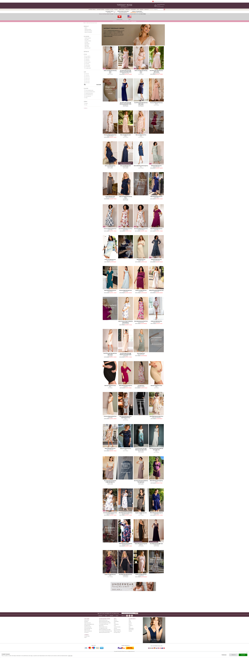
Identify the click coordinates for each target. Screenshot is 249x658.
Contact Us (130, 625)
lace (86, 104)
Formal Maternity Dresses (103, 624)
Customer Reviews (117, 626)
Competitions (116, 624)
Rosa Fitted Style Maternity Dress (125, 574)
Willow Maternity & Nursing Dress (125, 385)
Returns (130, 624)
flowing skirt (88, 68)
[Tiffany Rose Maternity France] (153, 648)
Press (115, 625)
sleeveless (87, 60)
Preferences (224, 654)
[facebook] (127, 616)
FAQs (129, 620)
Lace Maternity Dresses (103, 628)
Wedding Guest (88, 48)
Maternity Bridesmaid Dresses (104, 632)
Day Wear (86, 42)
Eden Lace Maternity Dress (141, 134)
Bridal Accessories (88, 32)
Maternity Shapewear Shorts (110, 385)
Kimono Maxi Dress (141, 353)
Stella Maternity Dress (141, 259)
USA (129, 19)
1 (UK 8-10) (87, 75)
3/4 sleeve (87, 63)
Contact (100, 615)
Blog (117, 615)
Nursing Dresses (88, 40)
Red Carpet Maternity (88, 628)
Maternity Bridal (92, 9)
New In (86, 27)
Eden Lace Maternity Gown (125, 134)
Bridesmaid (87, 45)
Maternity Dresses (100, 9)
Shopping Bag (131, 628)
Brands (141, 9)
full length (87, 56)
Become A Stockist (117, 629)
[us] (129, 18)
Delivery (130, 622)
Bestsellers (86, 621)
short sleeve (87, 62)
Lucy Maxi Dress (141, 385)
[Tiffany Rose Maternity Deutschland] (154, 648)
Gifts (138, 9)
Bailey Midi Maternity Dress (110, 448)
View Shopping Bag (160, 6)
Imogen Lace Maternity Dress (141, 512)
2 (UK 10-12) (87, 76)
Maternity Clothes (109, 9)
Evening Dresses (88, 38)
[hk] (119, 18)
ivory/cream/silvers (89, 90)
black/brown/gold (89, 94)
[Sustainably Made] (114, 12)
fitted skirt (87, 66)
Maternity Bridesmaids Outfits (104, 621)
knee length (87, 57)
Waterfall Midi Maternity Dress (156, 196)
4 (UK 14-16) (87, 79)
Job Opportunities (117, 632)
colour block (88, 96)
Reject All (233, 654)
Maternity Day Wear (87, 626)
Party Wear (87, 46)
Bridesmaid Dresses (88, 30)
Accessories (133, 9)
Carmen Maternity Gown (110, 196)
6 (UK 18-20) (87, 82)
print (86, 97)
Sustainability (116, 621)
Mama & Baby (121, 9)
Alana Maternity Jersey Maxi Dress (141, 321)
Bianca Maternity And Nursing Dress (141, 165)
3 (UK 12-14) (87, 78)
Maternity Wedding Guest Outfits (104, 622)
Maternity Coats (87, 629)
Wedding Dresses (88, 29)
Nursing (116, 9)
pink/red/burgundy (89, 93)
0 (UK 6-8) (87, 73)
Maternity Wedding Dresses (89, 624)
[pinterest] (130, 616)
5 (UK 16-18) (87, 81)
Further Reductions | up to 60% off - (124, 21)
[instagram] (132, 616)
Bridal (85, 637)
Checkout (146, 9)
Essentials (128, 9)
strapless (87, 59)
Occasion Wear (87, 636)
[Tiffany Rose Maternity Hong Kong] (164, 648)
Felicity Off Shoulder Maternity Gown (156, 290)
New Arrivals (86, 620)
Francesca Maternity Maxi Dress (156, 102)
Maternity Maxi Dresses (103, 626)
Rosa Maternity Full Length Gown (156, 543)
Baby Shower (101, 625)
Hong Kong (119, 19)
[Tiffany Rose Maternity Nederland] (156, 648)
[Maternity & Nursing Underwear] (133, 591)
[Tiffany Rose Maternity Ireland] (151, 648)
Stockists (115, 628)
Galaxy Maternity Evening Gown (141, 543)
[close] (247, 652)
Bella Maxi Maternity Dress (156, 165)
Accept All (243, 654)
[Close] (148, 14)
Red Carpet (87, 39)
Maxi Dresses (87, 43)
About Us (115, 620)
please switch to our (138, 14)
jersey (86, 103)
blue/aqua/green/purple (90, 91)
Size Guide (98, 84)
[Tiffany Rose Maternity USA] (158, 648)
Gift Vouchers (131, 629)
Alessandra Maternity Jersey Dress (125, 228)
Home (85, 22)
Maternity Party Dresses (103, 620)
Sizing (130, 621)
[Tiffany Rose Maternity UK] (149, 648)
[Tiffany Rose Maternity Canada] (160, 648)
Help (106, 615)
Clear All (85, 108)
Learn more (70, 655)
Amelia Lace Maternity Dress (110, 259)
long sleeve (87, 65)
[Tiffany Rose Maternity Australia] (162, 648)
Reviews (111, 615)
